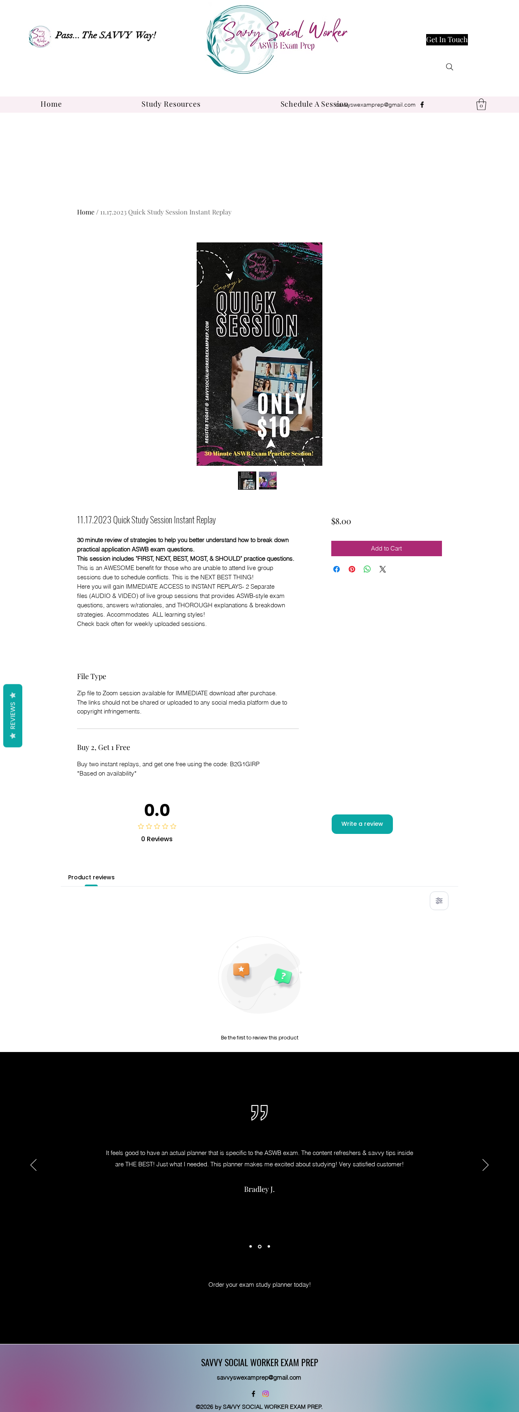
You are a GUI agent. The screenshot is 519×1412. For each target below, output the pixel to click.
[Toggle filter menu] (439, 900)
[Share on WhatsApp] (367, 569)
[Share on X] (383, 569)
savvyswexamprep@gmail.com (376, 104)
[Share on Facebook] (336, 569)
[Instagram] (266, 1394)
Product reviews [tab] (91, 877)
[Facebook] (422, 105)
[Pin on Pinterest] (352, 569)
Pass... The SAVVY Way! (106, 35)
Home (85, 212)
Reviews (12, 715)
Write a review (362, 824)
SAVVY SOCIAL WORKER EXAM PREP (259, 1362)
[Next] (486, 1165)
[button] (171, 104)
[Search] (449, 66)
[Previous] (33, 1165)
